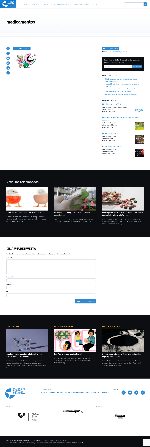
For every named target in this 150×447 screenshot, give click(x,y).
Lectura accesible (22, 48)
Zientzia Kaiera (13, 327)
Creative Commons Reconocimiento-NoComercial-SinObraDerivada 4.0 (63, 443)
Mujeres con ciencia (63, 327)
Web (7, 292)
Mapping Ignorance (111, 327)
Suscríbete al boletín (93, 392)
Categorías (52, 392)
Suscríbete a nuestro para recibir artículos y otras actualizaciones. (122, 61)
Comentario (10, 258)
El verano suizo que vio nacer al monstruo (118, 92)
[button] (8, 48)
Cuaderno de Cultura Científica (21, 443)
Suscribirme (137, 66)
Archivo (44, 392)
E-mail (9, 284)
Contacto (105, 392)
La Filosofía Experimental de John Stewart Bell (120, 89)
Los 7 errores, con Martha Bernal (68, 354)
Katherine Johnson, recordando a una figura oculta (121, 94)
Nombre (9, 277)
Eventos (60, 392)
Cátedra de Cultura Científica (74, 392)
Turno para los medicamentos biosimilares (24, 212)
